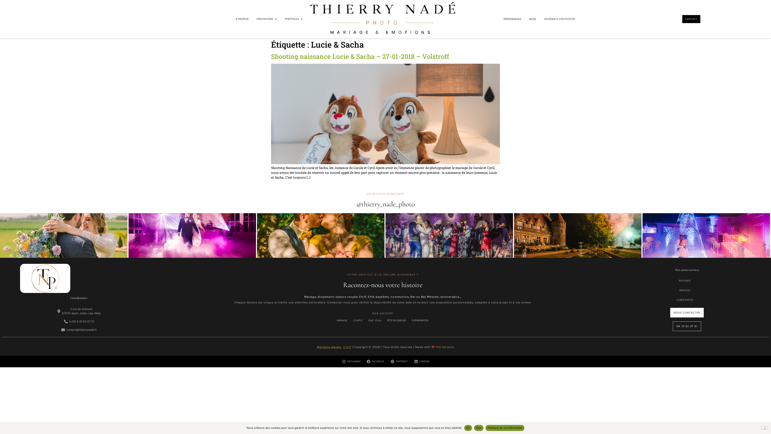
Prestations (265, 19)
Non (478, 427)
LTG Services (445, 347)
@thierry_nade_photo (385, 204)
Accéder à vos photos (559, 19)
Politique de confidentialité (504, 427)
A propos (242, 19)
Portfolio (292, 19)
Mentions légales (329, 347)
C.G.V (347, 347)
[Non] (764, 428)
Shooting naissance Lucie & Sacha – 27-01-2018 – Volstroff (360, 56)
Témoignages (512, 19)
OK (468, 427)
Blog (532, 19)
